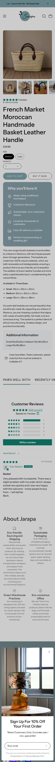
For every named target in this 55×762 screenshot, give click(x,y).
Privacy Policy (16, 756)
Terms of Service (33, 756)
